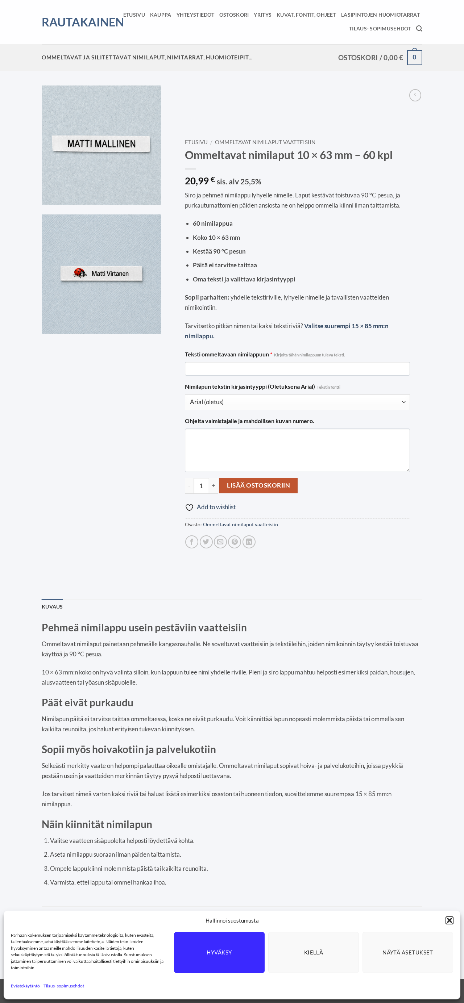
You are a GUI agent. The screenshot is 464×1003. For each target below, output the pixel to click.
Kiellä (313, 952)
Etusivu (134, 15)
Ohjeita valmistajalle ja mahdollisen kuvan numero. (249, 421)
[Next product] (415, 95)
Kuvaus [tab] (52, 606)
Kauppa (160, 15)
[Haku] (419, 28)
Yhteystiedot (195, 15)
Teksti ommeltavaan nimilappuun (265, 354)
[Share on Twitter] (206, 541)
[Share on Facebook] (191, 541)
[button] (449, 920)
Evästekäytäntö (25, 986)
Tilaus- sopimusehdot (64, 986)
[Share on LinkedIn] (249, 541)
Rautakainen (73, 22)
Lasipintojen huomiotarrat (380, 15)
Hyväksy (219, 952)
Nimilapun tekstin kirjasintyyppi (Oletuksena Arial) (262, 386)
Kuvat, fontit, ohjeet (306, 15)
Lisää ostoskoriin (258, 485)
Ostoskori (234, 15)
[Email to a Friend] (220, 541)
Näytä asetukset (407, 952)
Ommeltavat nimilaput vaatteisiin (265, 142)
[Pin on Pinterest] (234, 541)
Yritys (263, 15)
